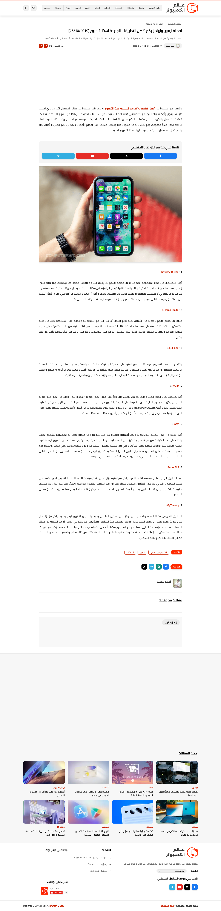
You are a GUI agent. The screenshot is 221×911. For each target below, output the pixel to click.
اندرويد (78, 8)
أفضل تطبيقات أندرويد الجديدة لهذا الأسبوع (130, 108)
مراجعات (58, 8)
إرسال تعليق (171, 622)
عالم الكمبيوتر (167, 906)
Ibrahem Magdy (56, 906)
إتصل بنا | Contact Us (97, 864)
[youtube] (92, 156)
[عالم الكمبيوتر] (182, 8)
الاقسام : (194, 871)
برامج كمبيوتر (154, 8)
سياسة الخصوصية (98, 871)
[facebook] (160, 156)
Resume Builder (170, 271)
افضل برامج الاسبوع (154, 24)
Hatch (176, 423)
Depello (175, 385)
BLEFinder (173, 347)
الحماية (107, 8)
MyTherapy (173, 505)
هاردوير (47, 8)
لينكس (97, 8)
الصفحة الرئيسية (174, 24)
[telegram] (58, 156)
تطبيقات (130, 552)
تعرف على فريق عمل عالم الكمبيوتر (90, 857)
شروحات (106, 787)
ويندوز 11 (130, 8)
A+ (46, 46)
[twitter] (126, 156)
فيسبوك (118, 8)
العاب (87, 8)
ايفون (68, 8)
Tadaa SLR (173, 467)
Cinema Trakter (171, 309)
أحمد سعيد (170, 46)
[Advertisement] (110, 82)
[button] (166, 567)
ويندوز (141, 8)
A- (41, 46)
